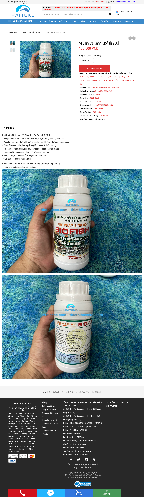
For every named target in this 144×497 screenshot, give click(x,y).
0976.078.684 (91, 7)
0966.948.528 (79, 7)
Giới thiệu (63, 21)
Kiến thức (104, 21)
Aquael (10, 414)
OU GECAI (25, 439)
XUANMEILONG (13, 451)
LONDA (29, 431)
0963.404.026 (100, 2)
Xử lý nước (22, 32)
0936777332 (98, 91)
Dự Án (83, 21)
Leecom (13, 431)
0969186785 (96, 112)
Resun (10, 441)
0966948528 (105, 87)
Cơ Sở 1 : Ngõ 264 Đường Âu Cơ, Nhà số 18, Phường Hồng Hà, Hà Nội (105, 77)
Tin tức (116, 21)
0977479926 (96, 101)
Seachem (31, 441)
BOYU (33, 419)
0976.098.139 (103, 7)
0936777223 (108, 91)
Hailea (10, 426)
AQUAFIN (19, 414)
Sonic (23, 444)
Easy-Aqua (12, 424)
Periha (33, 439)
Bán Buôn (129, 21)
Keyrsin (28, 429)
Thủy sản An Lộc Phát (27, 446)
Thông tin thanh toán (49, 409)
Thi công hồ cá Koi (48, 21)
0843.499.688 (49, 9)
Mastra (16, 434)
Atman (10, 416)
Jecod (16, 429)
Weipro (21, 449)
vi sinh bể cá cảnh (93, 392)
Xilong (31, 449)
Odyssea (31, 436)
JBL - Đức (24, 426)
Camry (17, 421)
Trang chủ (12, 32)
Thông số (9, 128)
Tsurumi (11, 449)
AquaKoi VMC (29, 414)
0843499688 (98, 108)
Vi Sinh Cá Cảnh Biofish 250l (58, 392)
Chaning (25, 421)
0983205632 (96, 87)
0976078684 (115, 87)
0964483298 (94, 98)
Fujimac (27, 424)
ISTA (16, 426)
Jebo (10, 429)
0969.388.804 (67, 7)
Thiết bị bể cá (13, 446)
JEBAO (32, 426)
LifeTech (21, 431)
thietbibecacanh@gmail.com (125, 2)
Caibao (10, 421)
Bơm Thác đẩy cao (21, 419)
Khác (35, 429)
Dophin (32, 421)
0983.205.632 (56, 7)
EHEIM (20, 424)
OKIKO (10, 439)
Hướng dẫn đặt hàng (49, 406)
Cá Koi (91, 21)
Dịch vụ (74, 21)
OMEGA (17, 439)
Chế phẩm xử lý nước (35, 32)
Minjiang (32, 434)
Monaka (11, 436)
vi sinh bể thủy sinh (78, 392)
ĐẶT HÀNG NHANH (94, 68)
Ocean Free (21, 436)
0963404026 (99, 94)
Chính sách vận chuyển (50, 420)
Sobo (16, 444)
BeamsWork (20, 416)
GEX (33, 424)
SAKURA (23, 441)
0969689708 (108, 105)
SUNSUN (31, 444)
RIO (16, 441)
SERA (10, 444)
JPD (22, 429)
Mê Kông (24, 434)
